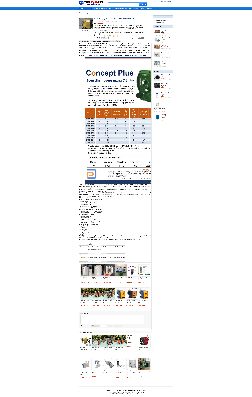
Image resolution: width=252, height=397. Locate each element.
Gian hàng (85, 13)
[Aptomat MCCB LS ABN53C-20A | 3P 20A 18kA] (121, 276)
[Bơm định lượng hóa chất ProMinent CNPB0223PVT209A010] (86, 28)
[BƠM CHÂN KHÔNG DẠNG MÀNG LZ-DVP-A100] (86, 370)
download (149, 8)
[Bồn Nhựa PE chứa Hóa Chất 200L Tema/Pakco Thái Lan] (86, 276)
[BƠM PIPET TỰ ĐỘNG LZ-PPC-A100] (97, 370)
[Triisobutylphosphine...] (157, 104)
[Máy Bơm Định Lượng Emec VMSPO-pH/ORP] (144, 370)
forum (142, 8)
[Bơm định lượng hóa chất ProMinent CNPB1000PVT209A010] (132, 299)
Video (130, 8)
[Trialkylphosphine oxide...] (157, 95)
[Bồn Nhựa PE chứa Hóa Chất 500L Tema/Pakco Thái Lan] (98, 276)
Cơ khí (92, 13)
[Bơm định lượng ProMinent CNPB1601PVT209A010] (98, 299)
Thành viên (104, 8)
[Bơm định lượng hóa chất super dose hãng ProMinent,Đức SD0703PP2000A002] (109, 346)
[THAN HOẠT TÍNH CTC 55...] (157, 77)
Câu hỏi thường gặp (121, 8)
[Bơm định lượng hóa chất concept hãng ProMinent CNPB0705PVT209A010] (144, 299)
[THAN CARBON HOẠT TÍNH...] (157, 85)
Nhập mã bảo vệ (84, 326)
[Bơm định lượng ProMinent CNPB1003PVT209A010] (109, 299)
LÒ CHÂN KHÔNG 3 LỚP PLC (130, 372)
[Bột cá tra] (157, 46)
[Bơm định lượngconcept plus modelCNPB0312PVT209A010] (86, 346)
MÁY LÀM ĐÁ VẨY (166, 38)
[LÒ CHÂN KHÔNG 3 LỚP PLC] (132, 370)
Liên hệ (156, 1)
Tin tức (111, 8)
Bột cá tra (163, 45)
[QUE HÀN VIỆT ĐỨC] (157, 31)
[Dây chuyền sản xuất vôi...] (157, 63)
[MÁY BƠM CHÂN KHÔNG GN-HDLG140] (109, 370)
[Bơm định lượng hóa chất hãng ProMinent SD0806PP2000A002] (97, 346)
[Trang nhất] (85, 8)
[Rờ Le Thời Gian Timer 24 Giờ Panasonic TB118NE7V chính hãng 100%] (144, 276)
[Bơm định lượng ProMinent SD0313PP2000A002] (131, 339)
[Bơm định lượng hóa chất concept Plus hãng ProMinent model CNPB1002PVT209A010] (121, 299)
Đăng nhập (168, 1)
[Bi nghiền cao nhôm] (157, 54)
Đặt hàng (140, 38)
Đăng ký (162, 1)
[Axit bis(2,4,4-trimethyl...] (157, 117)
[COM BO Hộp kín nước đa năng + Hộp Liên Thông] (132, 276)
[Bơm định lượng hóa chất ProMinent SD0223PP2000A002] (121, 346)
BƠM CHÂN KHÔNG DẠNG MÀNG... (84, 372)
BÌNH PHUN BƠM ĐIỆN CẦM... (118, 372)
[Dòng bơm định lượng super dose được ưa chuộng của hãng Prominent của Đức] (86, 299)
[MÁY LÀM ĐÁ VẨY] (157, 40)
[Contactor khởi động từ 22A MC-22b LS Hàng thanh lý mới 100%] (109, 276)
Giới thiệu (95, 8)
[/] (93, 5)
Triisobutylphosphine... (160, 108)
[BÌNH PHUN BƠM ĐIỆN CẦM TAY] (121, 370)
